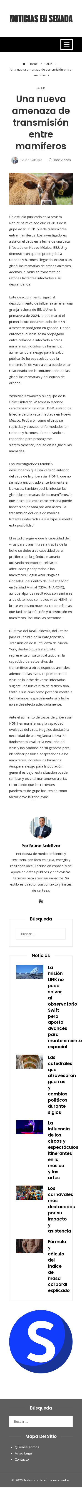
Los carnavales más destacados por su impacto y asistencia (61, 1209)
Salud (41, 88)
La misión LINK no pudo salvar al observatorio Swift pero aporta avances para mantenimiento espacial (65, 1007)
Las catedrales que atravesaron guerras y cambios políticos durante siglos (62, 1084)
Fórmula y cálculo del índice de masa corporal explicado (59, 1266)
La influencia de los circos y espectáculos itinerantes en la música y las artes (63, 1150)
